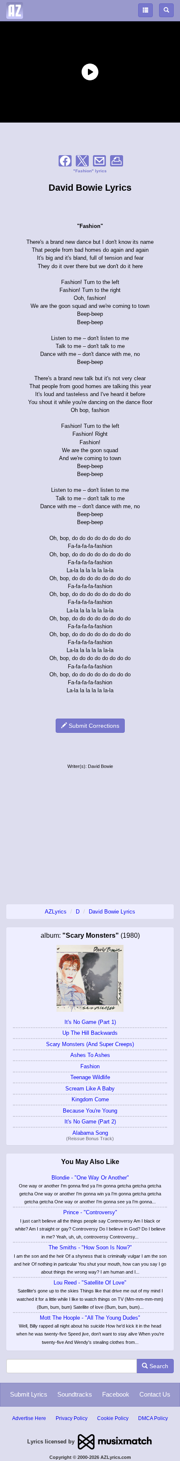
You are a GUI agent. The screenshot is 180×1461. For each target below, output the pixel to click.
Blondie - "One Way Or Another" (90, 1177)
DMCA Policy (153, 1418)
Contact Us (154, 1394)
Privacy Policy (71, 1418)
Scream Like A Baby (90, 1088)
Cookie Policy (113, 1418)
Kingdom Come (90, 1099)
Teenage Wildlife (90, 1077)
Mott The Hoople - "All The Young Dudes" (90, 1318)
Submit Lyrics (28, 1394)
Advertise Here (29, 1418)
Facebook (115, 1394)
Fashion (90, 1066)
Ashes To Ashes (90, 1055)
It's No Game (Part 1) (90, 1022)
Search (158, 1366)
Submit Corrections (93, 725)
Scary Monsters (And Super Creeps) (90, 1044)
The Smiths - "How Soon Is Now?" (90, 1247)
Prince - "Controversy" (90, 1212)
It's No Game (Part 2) (90, 1121)
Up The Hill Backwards (90, 1033)
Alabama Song (90, 1133)
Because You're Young (90, 1111)
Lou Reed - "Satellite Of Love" (90, 1282)
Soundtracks (74, 1394)
